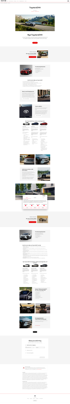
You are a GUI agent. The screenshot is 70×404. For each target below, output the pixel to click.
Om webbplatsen (41, 398)
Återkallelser (37, 398)
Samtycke (34, 398)
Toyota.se (28, 398)
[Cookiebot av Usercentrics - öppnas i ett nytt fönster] (43, 195)
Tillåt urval (35, 207)
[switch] (32, 205)
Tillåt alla (43, 207)
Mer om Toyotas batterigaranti (26, 98)
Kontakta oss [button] (35, 400)
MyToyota (31, 398)
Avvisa (27, 207)
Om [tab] (43, 197)
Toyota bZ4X (32, 11)
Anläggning (37, 347)
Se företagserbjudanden (37, 325)
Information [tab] (35, 197)
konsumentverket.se (39, 369)
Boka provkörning (35, 42)
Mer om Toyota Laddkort (38, 115)
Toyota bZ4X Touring (36, 11)
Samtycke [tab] (27, 197)
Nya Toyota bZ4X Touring (28, 347)
